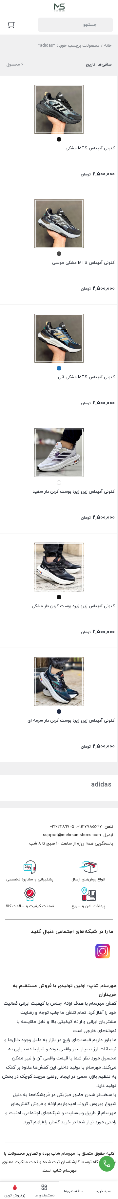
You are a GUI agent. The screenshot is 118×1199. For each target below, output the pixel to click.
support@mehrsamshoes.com (72, 835)
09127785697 (89, 827)
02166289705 (62, 827)
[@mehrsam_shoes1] (102, 951)
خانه (107, 46)
